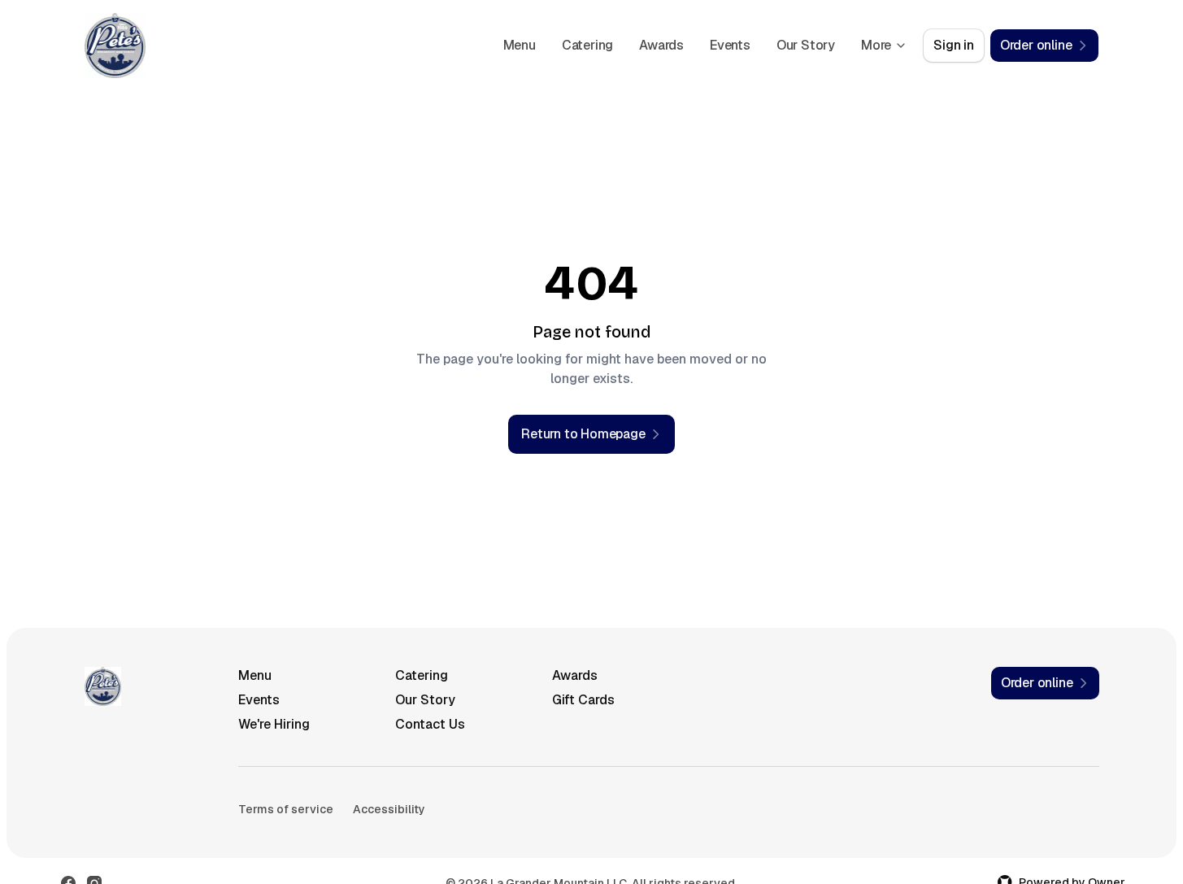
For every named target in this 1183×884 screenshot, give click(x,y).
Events (730, 45)
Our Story (805, 45)
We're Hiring (274, 724)
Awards (661, 45)
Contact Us (430, 724)
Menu (519, 45)
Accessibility (389, 809)
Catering (587, 45)
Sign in (953, 45)
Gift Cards (583, 699)
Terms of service (285, 809)
